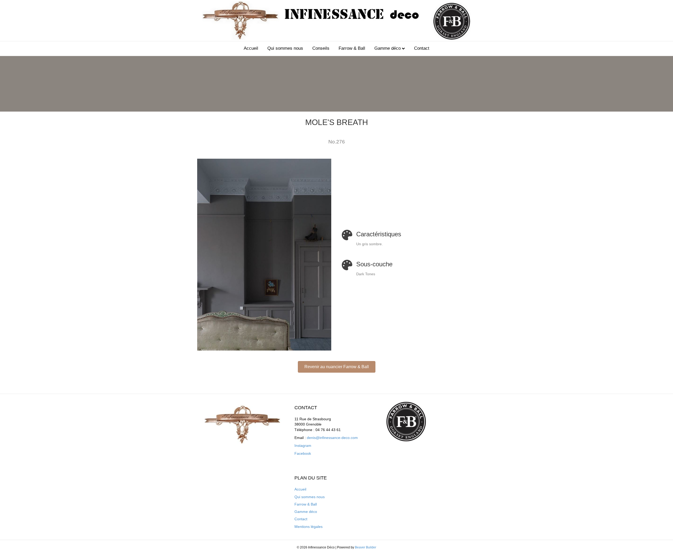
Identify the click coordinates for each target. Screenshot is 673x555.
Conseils (320, 48)
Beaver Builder (365, 547)
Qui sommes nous (285, 48)
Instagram (302, 445)
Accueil (251, 48)
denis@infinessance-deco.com (332, 438)
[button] (336, 367)
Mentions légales (308, 526)
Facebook (302, 453)
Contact (421, 48)
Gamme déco (387, 48)
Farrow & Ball (352, 48)
